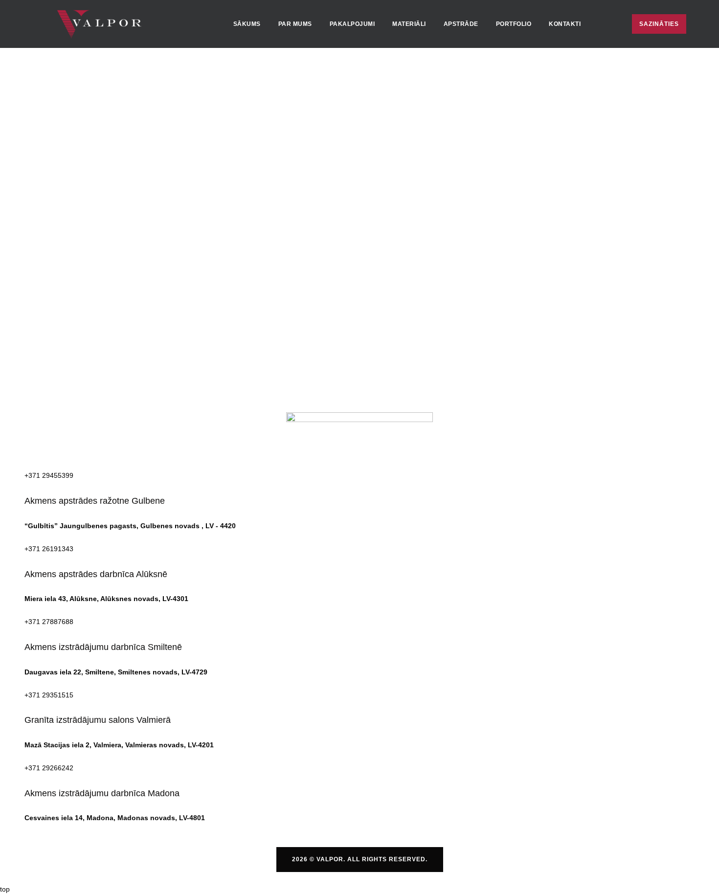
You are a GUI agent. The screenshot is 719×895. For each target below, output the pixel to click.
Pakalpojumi (352, 24)
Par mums (295, 24)
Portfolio (514, 24)
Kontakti (565, 24)
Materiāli (409, 24)
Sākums (247, 24)
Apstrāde (461, 24)
